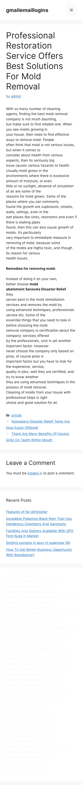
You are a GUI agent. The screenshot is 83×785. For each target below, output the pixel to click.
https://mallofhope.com (25, 623)
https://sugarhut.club (55, 638)
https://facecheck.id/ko (24, 669)
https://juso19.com (21, 654)
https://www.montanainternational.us (41, 633)
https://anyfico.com (21, 746)
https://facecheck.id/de (25, 684)
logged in (34, 473)
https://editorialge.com (24, 690)
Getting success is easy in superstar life (38, 543)
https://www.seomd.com (26, 710)
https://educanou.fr (21, 638)
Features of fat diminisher (27, 512)
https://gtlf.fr (53, 674)
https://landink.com (21, 705)
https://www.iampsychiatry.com (31, 592)
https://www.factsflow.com (28, 772)
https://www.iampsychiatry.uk (30, 602)
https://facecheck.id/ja (24, 674)
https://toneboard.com (24, 751)
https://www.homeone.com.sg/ (31, 736)
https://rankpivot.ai (21, 643)
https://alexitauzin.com (49, 664)
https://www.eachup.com (26, 741)
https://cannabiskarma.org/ (28, 726)
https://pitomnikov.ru (55, 746)
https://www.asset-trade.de (28, 720)
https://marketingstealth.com (29, 715)
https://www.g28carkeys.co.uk (30, 607)
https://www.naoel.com (25, 586)
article (16, 415)
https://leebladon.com (45, 700)
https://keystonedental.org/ (28, 731)
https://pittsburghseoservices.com (33, 679)
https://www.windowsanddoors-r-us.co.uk (40, 597)
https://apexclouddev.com (42, 617)
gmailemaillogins (27, 10)
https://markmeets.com (25, 576)
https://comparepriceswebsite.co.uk (35, 581)
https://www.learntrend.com (29, 757)
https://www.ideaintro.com (27, 762)
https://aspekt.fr (50, 643)
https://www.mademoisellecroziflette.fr (37, 648)
